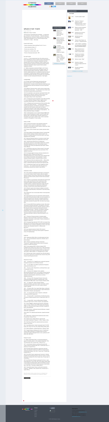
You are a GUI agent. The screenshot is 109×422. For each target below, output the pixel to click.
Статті (35, 413)
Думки (35, 414)
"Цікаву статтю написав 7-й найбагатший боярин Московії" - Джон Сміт (60, 33)
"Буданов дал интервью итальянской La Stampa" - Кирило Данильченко (80, 55)
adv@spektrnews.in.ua (83, 411)
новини (49, 3)
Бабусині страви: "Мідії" (79, 59)
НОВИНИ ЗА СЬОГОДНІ (59, 63)
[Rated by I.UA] (52, 411)
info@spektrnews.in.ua (76, 416)
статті (60, 3)
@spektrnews (69, 76)
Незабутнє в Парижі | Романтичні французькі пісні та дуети (80, 63)
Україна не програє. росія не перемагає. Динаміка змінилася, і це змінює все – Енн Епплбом (61, 40)
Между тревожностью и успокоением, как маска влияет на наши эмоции (79, 50)
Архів (35, 416)
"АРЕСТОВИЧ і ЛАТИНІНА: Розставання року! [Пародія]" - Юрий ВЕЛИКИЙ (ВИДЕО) (81, 45)
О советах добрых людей (80, 16)
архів (82, 3)
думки (71, 3)
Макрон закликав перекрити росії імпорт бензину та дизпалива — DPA (80, 29)
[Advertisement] (44, 18)
